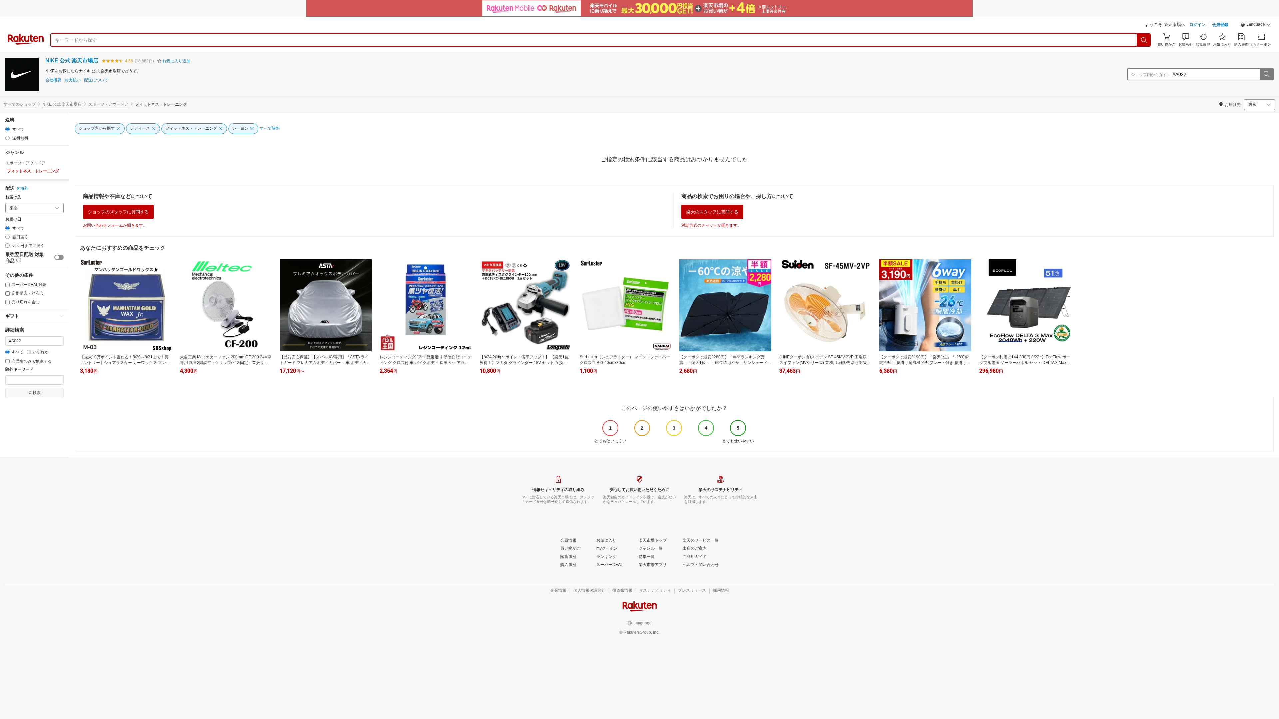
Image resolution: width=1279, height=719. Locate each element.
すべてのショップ (20, 104)
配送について (96, 80)
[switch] (59, 257)
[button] (1255, 25)
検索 (37, 392)
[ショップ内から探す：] (1266, 74)
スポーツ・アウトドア (108, 104)
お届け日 (13, 219)
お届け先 (13, 197)
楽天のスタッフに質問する (712, 211)
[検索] (1144, 40)
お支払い (73, 80)
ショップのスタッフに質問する (118, 211)
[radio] (7, 129)
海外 (24, 188)
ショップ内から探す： (1151, 74)
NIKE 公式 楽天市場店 (71, 60)
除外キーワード (19, 369)
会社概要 (53, 80)
